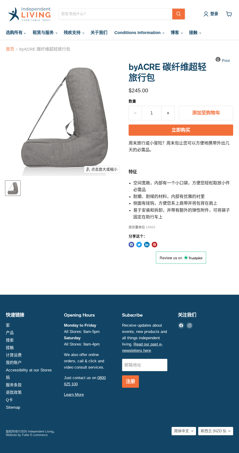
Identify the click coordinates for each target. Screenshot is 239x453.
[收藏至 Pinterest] (154, 244)
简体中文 (181, 431)
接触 (194, 32)
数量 (132, 101)
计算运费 (14, 355)
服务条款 (14, 385)
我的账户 (14, 362)
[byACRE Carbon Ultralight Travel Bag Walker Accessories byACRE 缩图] (12, 188)
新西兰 (213, 431)
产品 (10, 333)
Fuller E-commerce (35, 435)
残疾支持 (73, 32)
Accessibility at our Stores (29, 370)
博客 (175, 32)
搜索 (10, 340)
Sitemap (13, 407)
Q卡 (9, 400)
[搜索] (178, 14)
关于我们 (99, 32)
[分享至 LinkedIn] (147, 244)
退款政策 (14, 392)
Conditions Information (138, 32)
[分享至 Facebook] (131, 244)
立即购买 (181, 130)
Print (226, 61)
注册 (130, 381)
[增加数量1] (168, 113)
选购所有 (15, 32)
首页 (10, 49)
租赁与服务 (44, 32)
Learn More (74, 394)
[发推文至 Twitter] (139, 244)
